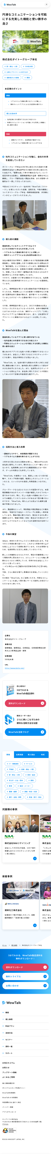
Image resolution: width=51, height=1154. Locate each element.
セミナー (9, 1039)
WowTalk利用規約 (8, 1093)
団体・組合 (31, 775)
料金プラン (9, 1026)
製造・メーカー (25, 786)
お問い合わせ (12, 985)
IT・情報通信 (14, 764)
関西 (28, 78)
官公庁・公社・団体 (16, 780)
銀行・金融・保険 (15, 797)
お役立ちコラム (8, 1063)
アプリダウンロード (9, 1112)
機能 (7, 1012)
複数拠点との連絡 (13, 78)
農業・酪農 (13, 792)
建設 (32, 780)
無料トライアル (13, 976)
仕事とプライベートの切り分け (17, 72)
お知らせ (5, 1067)
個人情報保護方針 (8, 1083)
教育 (10, 786)
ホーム (4, 945)
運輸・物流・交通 (30, 792)
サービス (29, 764)
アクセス (5, 1124)
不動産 (11, 769)
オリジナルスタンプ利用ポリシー (14, 1088)
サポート (9, 1053)
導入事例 (14, 945)
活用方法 (9, 1033)
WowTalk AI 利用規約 (10, 1097)
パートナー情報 (7, 1107)
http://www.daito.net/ (14, 668)
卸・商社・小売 (12, 66)
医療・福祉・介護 (27, 769)
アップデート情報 (9, 1072)
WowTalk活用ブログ (19, 731)
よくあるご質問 (8, 1077)
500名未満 (29, 66)
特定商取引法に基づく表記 (11, 1102)
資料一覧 (9, 1046)
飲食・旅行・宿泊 (35, 797)
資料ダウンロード (17, 703)
